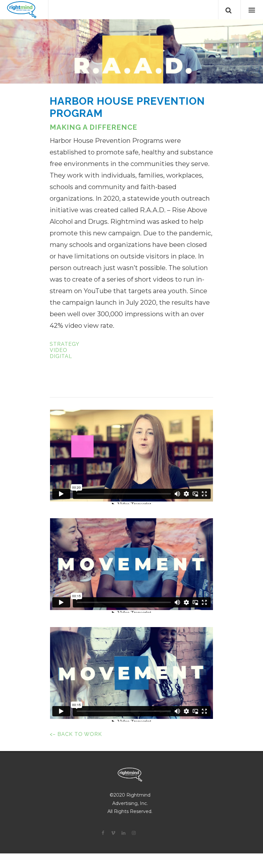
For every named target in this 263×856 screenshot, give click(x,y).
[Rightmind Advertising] (21, 9)
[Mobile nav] (252, 9)
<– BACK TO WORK (76, 734)
